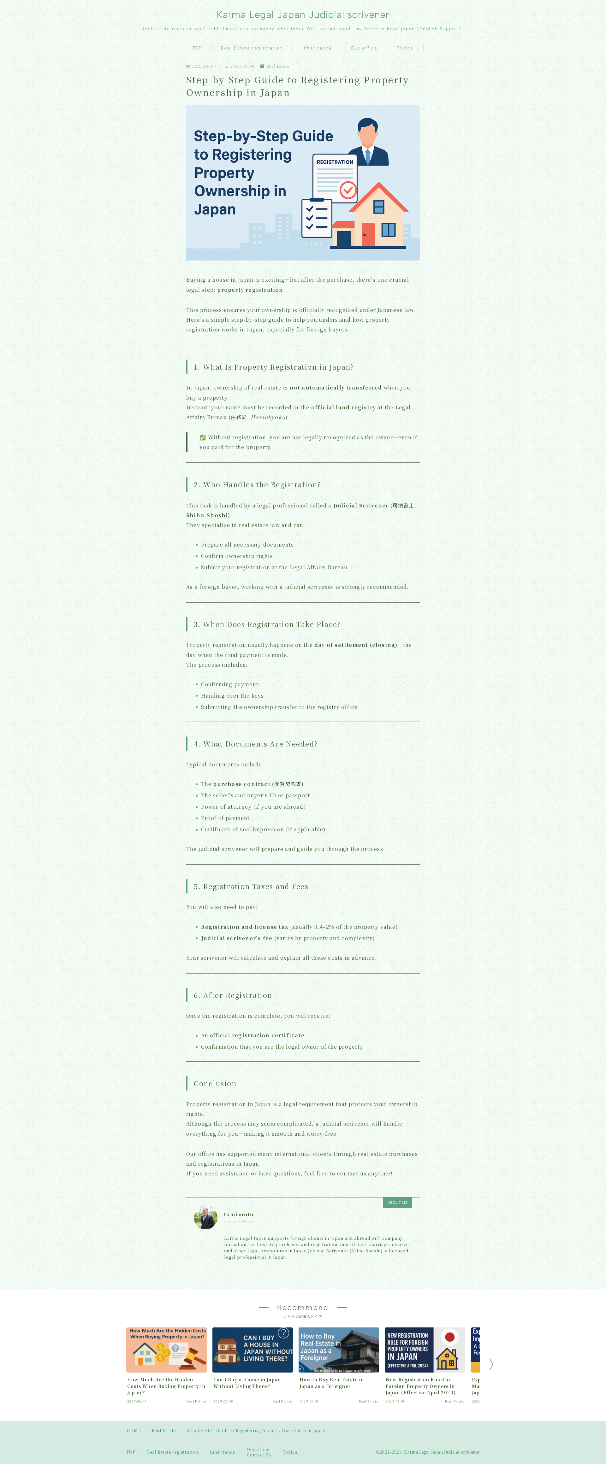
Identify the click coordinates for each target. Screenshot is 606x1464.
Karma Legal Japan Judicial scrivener (303, 14)
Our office (364, 48)
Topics (405, 48)
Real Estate (277, 66)
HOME (134, 1430)
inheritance (317, 48)
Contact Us (259, 1454)
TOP (197, 48)
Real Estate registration (252, 48)
